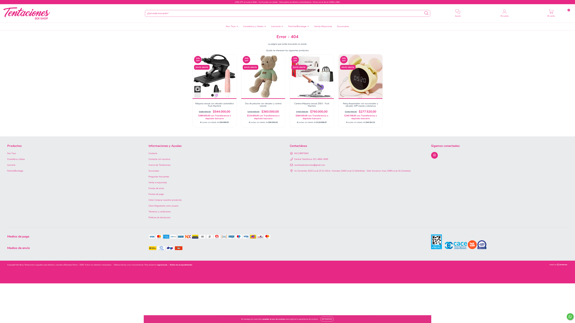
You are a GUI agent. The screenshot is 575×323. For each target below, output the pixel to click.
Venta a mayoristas (158, 182)
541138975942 (301, 153)
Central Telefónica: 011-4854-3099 (311, 159)
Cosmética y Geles (253, 26)
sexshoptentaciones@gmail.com (309, 165)
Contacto (153, 153)
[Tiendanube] (558, 265)
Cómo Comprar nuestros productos (165, 200)
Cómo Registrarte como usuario (163, 205)
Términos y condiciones (160, 211)
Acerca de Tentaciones (160, 165)
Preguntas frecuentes (159, 176)
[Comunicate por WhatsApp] (570, 316)
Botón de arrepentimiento (181, 265)
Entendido (327, 319)
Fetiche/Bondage (297, 26)
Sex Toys (231, 26)
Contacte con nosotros (159, 159)
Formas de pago (156, 194)
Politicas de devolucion (159, 217)
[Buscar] (426, 13)
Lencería (276, 26)
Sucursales (343, 26)
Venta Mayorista (323, 26)
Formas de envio (156, 188)
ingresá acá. (162, 265)
